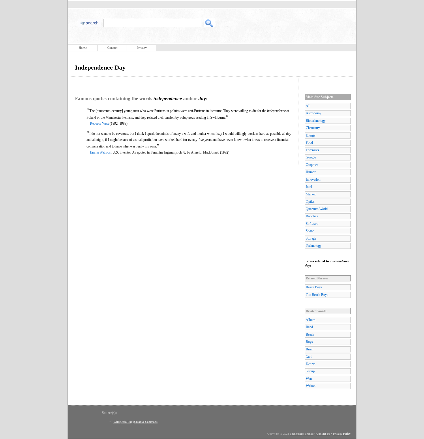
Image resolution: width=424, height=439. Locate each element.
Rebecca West (99, 124)
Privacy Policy (341, 433)
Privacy (142, 47)
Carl (309, 356)
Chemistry (313, 128)
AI (307, 106)
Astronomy (313, 113)
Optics (310, 201)
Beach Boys (314, 287)
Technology (314, 246)
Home (83, 47)
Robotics (312, 216)
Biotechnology (316, 121)
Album (310, 320)
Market (311, 194)
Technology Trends (302, 433)
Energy (311, 135)
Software (312, 224)
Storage (311, 238)
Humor (311, 172)
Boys (309, 342)
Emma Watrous (100, 152)
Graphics (312, 165)
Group (310, 371)
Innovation (313, 180)
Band (309, 327)
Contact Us (323, 433)
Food (309, 143)
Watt (309, 379)
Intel (309, 187)
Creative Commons (145, 421)
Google (311, 157)
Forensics (312, 150)
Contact (112, 47)
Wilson (311, 386)
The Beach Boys (317, 295)
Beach (310, 334)
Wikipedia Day (122, 421)
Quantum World (317, 209)
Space (310, 231)
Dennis (311, 364)
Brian (309, 349)
